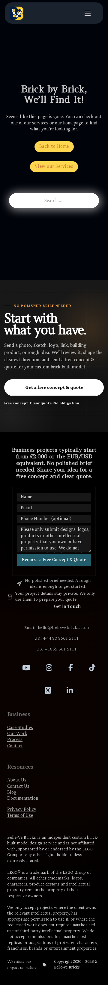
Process (14, 739)
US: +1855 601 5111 (56, 649)
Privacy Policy (21, 809)
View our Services (54, 166)
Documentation (22, 798)
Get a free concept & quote (54, 387)
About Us (16, 780)
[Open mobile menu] (88, 13)
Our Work (17, 734)
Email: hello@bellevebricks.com (56, 627)
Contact (15, 746)
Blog (11, 792)
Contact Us (18, 786)
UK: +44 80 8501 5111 (56, 638)
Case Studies (20, 728)
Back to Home (54, 146)
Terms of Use (20, 815)
